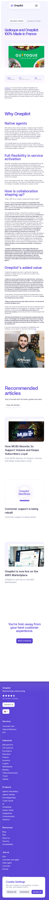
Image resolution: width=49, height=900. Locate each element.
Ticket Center (7, 801)
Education (6, 754)
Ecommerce (7, 751)
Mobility (5, 770)
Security (5, 841)
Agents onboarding (10, 791)
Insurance (6, 760)
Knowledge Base (9, 798)
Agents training (8, 794)
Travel (4, 776)
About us (6, 838)
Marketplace (7, 767)
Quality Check (7, 810)
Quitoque (7, 87)
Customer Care (8, 726)
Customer (6, 866)
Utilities (5, 779)
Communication (8, 816)
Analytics (6, 819)
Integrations (7, 813)
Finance (5, 757)
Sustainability (7, 844)
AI (3, 804)
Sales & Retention (9, 729)
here (35, 329)
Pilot (4, 857)
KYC (4, 732)
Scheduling (6, 807)
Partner (5, 869)
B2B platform (7, 745)
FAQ (4, 835)
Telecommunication (10, 773)
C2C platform (7, 748)
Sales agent (7, 863)
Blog (4, 832)
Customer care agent (10, 860)
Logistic (5, 763)
